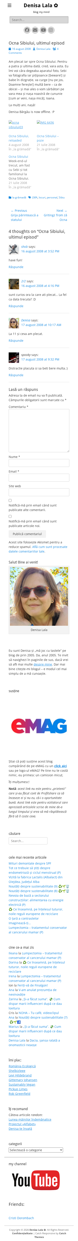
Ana (11, 990)
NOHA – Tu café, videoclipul (39, 1013)
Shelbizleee (17, 1071)
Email (14, 471)
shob (24, 246)
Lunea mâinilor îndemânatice (30, 1119)
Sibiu (62, 197)
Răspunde (16, 267)
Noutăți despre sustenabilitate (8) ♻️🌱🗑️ (39, 891)
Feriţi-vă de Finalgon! (33, 985)
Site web (15, 486)
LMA (34, 197)
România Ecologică (22, 1066)
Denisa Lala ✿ (41, 5)
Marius (14, 1026)
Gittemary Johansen (23, 1080)
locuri (42, 197)
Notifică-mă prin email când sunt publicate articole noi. (33, 523)
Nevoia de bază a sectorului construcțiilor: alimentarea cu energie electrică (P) (36, 900)
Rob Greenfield (19, 1094)
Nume (14, 457)
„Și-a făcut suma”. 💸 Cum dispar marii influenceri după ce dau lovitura (35, 1003)
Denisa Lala (43, 49)
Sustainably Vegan (22, 1084)
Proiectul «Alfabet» (22, 1124)
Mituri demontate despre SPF (30, 863)
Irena (12, 976)
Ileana (13, 953)
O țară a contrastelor (24, 918)
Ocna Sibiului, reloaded (19, 138)
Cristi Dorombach (21, 1218)
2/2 (23, 281)
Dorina (13, 962)
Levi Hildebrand (20, 1075)
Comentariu (18, 407)
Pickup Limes (18, 1089)
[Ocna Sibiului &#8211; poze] (49, 127)
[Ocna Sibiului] (23, 171)
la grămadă (19, 197)
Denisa (25, 320)
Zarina (13, 999)
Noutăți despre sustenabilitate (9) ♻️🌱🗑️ (39, 886)
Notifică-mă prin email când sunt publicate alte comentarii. (33, 507)
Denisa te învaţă (20, 1129)
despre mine (43, 664)
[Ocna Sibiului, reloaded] (20, 127)
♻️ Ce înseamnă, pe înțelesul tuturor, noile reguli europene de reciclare (37, 967)
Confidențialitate (22, 1233)
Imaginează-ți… (20, 923)
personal (52, 197)
